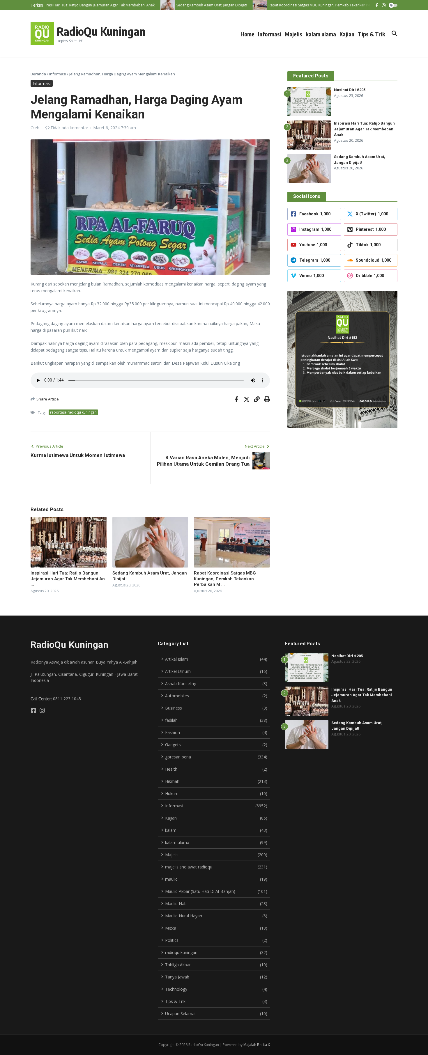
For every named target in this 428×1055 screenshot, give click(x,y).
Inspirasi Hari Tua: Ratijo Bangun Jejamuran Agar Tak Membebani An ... (68, 578)
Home (247, 34)
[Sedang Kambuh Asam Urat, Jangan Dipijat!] (156, 5)
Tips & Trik (371, 34)
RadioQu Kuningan (101, 31)
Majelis (293, 34)
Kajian (346, 34)
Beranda (38, 74)
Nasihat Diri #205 (349, 90)
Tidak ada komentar (69, 127)
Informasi (269, 34)
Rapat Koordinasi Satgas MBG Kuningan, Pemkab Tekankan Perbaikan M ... (225, 578)
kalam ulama (321, 34)
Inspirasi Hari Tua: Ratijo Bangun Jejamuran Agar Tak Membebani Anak (364, 129)
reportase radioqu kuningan (73, 412)
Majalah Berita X (256, 1044)
